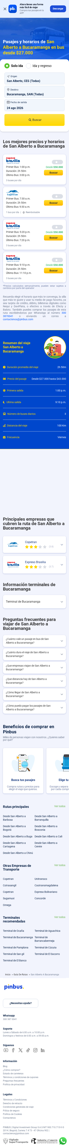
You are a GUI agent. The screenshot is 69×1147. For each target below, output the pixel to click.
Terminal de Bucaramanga (18, 937)
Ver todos (59, 806)
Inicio (8, 974)
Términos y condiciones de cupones (20, 1077)
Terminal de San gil (13, 953)
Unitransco (41, 878)
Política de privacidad (13, 1084)
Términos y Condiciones (15, 1099)
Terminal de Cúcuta (45, 947)
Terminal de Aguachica (47, 930)
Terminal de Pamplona (15, 947)
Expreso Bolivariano (46, 891)
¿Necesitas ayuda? (21, 1003)
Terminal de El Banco (14, 960)
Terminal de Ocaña (13, 930)
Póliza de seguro (11, 1110)
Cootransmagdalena (46, 885)
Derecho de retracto (12, 1103)
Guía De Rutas (21, 974)
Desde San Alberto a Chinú (18, 852)
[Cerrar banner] (5, 9)
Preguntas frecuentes (13, 1081)
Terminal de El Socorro (47, 953)
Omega (7, 905)
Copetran (8, 878)
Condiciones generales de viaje (18, 1107)
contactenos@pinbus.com (18, 319)
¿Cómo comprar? (11, 1070)
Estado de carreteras (13, 1073)
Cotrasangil (9, 885)
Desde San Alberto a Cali (48, 836)
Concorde (40, 898)
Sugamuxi (8, 898)
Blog (5, 1066)
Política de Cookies (12, 1114)
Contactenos (9, 1118)
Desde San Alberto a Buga (17, 836)
